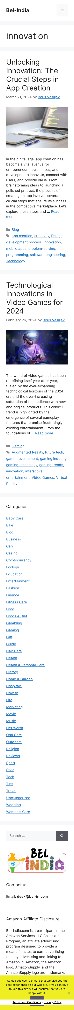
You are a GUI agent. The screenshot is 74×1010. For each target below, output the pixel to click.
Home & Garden (19, 679)
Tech (10, 777)
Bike (9, 525)
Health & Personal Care (25, 665)
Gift (9, 637)
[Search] (62, 836)
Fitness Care (16, 602)
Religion (12, 749)
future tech (54, 452)
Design (56, 236)
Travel (11, 791)
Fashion (12, 588)
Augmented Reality (27, 452)
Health (11, 658)
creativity (41, 236)
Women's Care (18, 812)
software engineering (47, 255)
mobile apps (16, 248)
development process (24, 242)
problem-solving (41, 248)
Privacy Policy (52, 1002)
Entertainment (18, 581)
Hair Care (14, 651)
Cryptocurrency (18, 560)
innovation (52, 242)
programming (17, 255)
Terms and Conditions (27, 1002)
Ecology (12, 567)
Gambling (14, 623)
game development (22, 459)
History (12, 672)
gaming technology (21, 465)
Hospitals (14, 686)
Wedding (13, 805)
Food (10, 609)
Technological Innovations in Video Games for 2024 (34, 298)
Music (11, 721)
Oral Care (14, 735)
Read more (44, 433)
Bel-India (17, 10)
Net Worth (14, 728)
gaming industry (53, 459)
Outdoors (14, 742)
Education (14, 574)
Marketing (14, 707)
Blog (15, 230)
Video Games (43, 477)
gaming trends (51, 465)
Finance (12, 595)
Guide (11, 644)
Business (13, 539)
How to (12, 693)
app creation (22, 236)
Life (9, 700)
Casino (11, 553)
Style (10, 770)
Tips (9, 784)
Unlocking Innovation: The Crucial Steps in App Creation (32, 75)
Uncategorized (18, 798)
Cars (10, 546)
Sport (10, 763)
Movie (11, 714)
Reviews (13, 756)
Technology (15, 261)
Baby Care (14, 518)
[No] (69, 993)
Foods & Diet (16, 616)
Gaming (18, 446)
